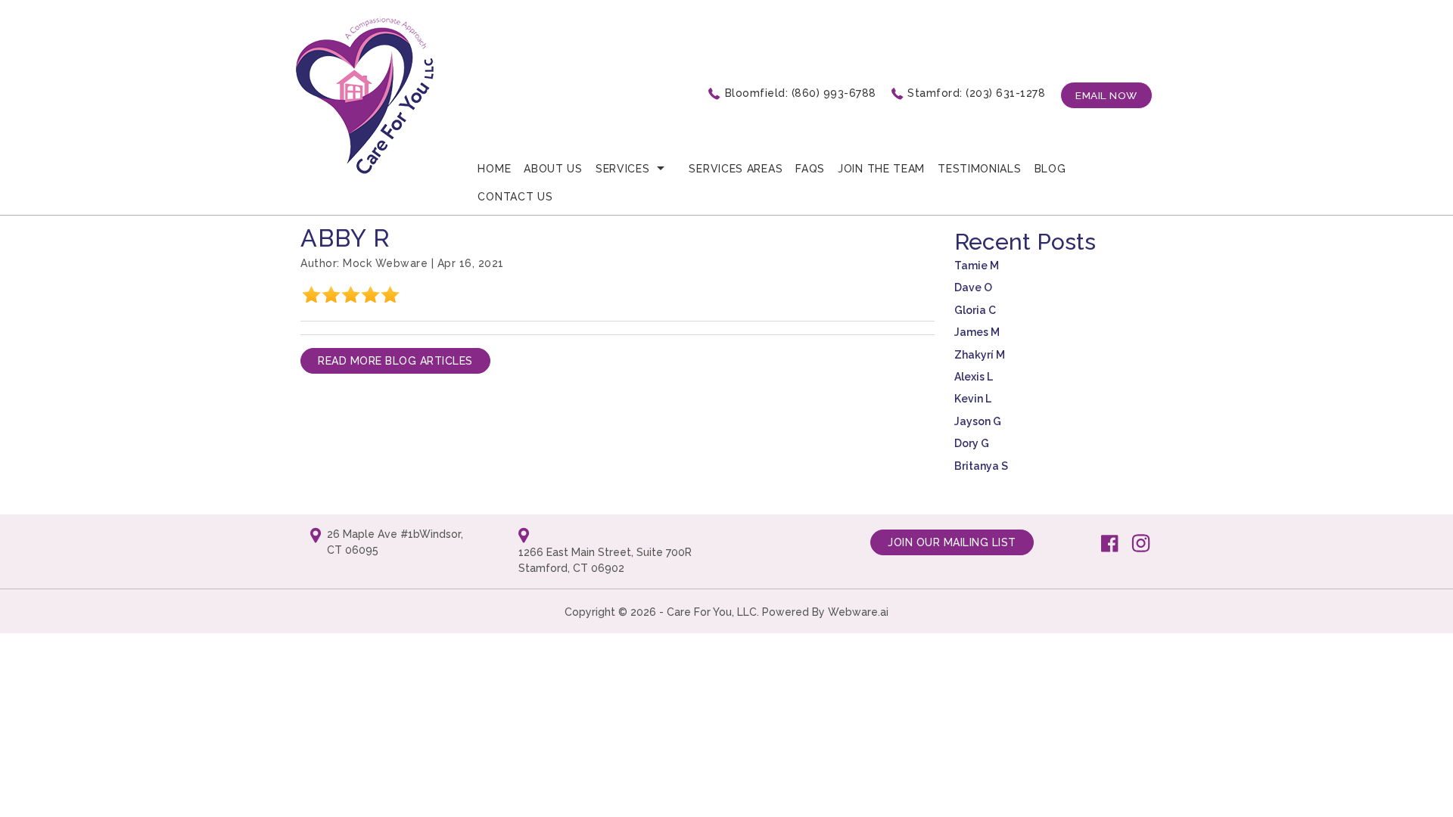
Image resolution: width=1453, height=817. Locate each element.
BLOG (1050, 169)
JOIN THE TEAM (881, 169)
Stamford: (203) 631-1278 (976, 93)
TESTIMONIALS (979, 169)
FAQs (810, 169)
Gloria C (975, 310)
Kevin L (972, 399)
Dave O (973, 287)
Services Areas (736, 169)
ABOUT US (553, 169)
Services (623, 169)
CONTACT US (515, 197)
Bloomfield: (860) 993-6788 (800, 93)
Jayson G (977, 421)
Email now (1106, 95)
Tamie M (976, 265)
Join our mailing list (952, 542)
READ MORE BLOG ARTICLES (395, 361)
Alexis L (973, 377)
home (494, 169)
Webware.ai (858, 612)
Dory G (971, 443)
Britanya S (981, 466)
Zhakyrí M (979, 355)
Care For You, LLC (712, 612)
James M (977, 332)
